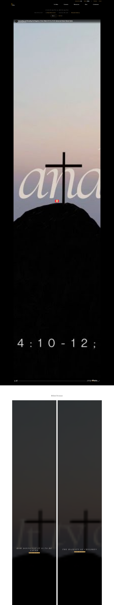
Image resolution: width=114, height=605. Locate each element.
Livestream (96, 4)
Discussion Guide (75, 12)
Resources (76, 4)
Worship (86, 1)
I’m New (56, 4)
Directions (95, 1)
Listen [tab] (60, 15)
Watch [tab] (53, 15)
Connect (66, 4)
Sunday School (78, 1)
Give (86, 4)
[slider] (51, 380)
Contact (100, 1)
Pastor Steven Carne (51, 12)
